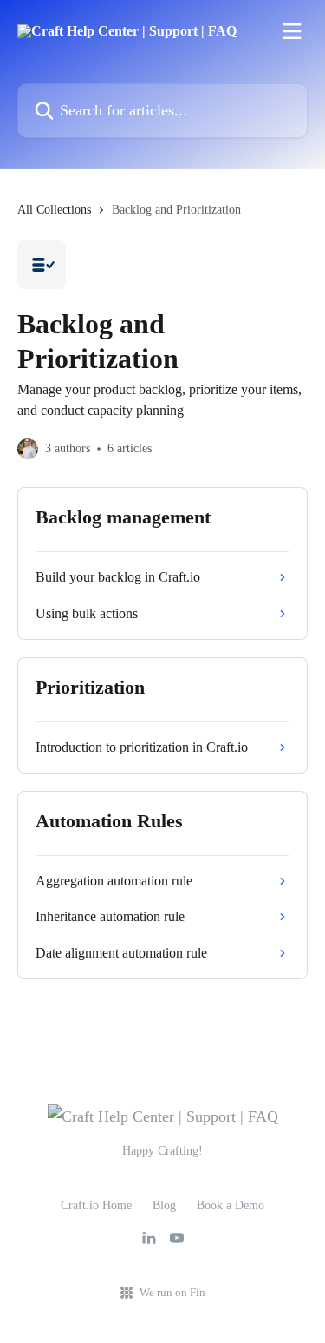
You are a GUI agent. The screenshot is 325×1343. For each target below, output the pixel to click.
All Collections (54, 209)
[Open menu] (292, 31)
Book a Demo (230, 1205)
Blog (164, 1205)
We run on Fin (172, 1292)
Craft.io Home (96, 1205)
